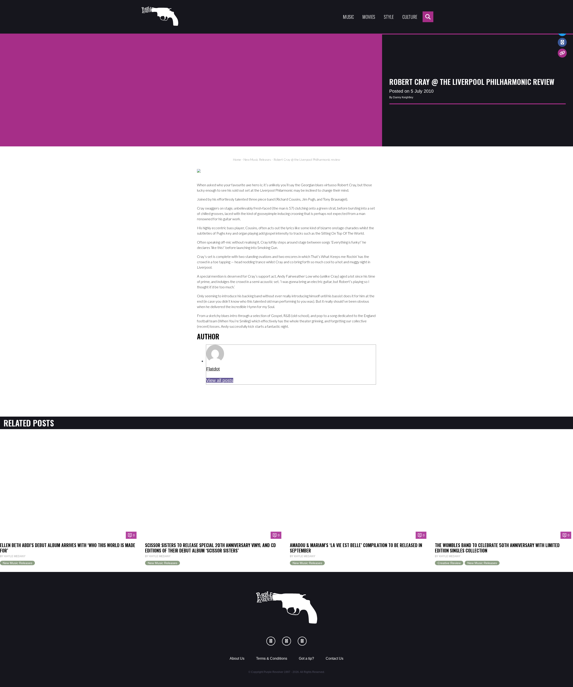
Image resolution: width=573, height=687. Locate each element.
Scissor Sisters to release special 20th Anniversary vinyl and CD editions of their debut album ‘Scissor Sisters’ (210, 548)
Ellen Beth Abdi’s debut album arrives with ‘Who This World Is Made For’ (67, 548)
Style (389, 16)
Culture (409, 16)
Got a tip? (306, 658)
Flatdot (213, 368)
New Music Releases (257, 159)
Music (348, 16)
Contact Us (334, 658)
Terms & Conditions (271, 658)
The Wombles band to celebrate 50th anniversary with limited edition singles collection (497, 548)
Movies (368, 16)
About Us (237, 658)
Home (237, 159)
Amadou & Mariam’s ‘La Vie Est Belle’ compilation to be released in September (356, 548)
